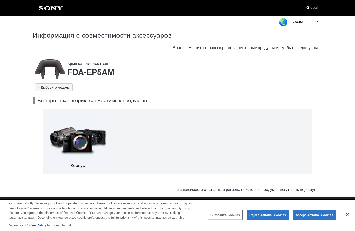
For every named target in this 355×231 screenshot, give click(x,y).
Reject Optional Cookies (267, 215)
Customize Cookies (225, 215)
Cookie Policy (36, 225)
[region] (177, 215)
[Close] (347, 214)
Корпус (78, 165)
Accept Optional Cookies (314, 215)
